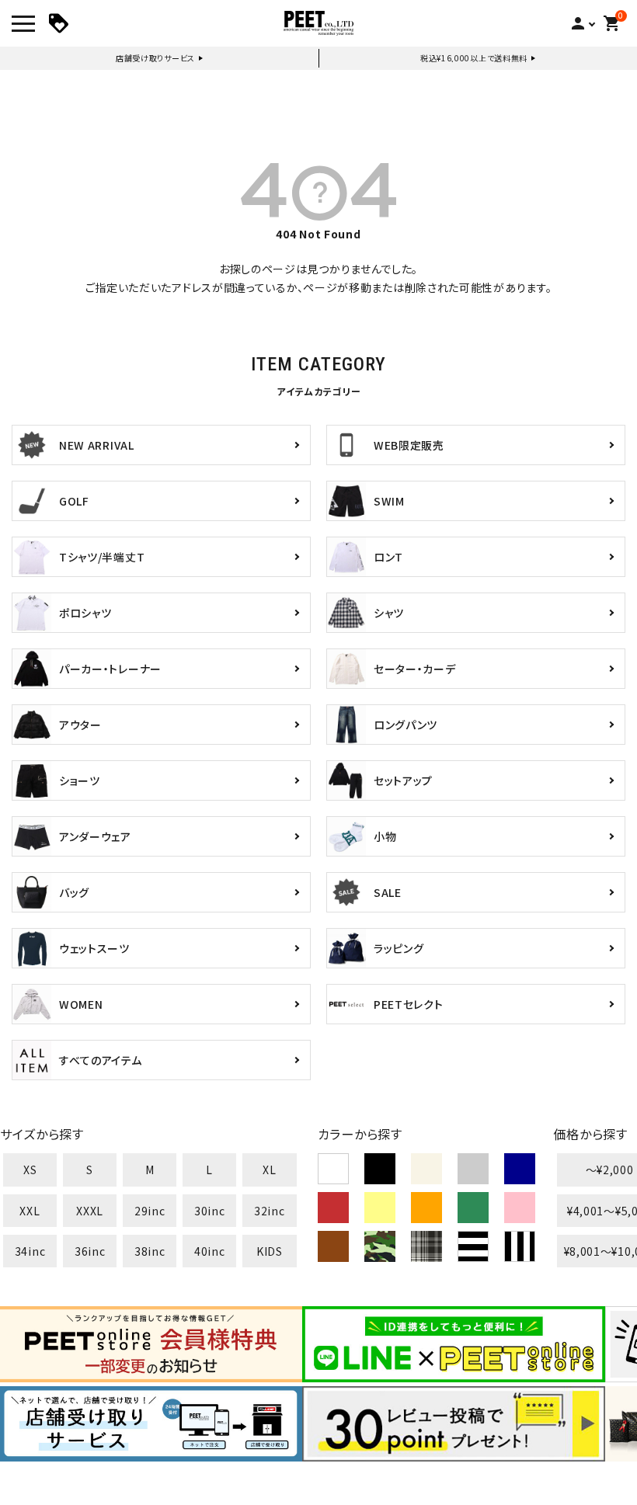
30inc (209, 1210)
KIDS (269, 1251)
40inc (209, 1251)
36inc (90, 1251)
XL (269, 1169)
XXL (29, 1210)
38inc (149, 1251)
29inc (149, 1210)
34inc (30, 1251)
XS (30, 1169)
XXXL (89, 1210)
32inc (269, 1210)
